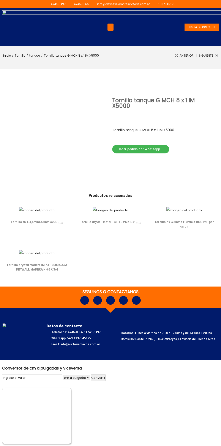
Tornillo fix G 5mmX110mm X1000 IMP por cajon (184, 224)
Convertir (98, 378)
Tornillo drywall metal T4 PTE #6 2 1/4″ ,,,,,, (110, 222)
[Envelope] (123, 300)
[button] (110, 27)
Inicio (7, 55)
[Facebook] (84, 300)
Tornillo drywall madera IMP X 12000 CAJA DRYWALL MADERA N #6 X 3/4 (36, 267)
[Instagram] (97, 300)
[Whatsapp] (136, 300)
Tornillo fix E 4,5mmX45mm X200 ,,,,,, (37, 222)
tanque (34, 55)
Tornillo (20, 55)
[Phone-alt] (110, 300)
